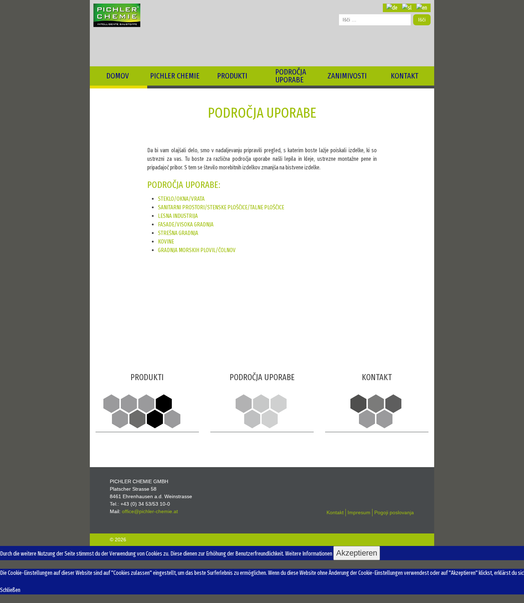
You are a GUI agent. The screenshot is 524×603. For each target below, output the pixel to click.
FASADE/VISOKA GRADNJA (186, 224)
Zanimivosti (347, 76)
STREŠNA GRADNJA (178, 233)
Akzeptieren (356, 552)
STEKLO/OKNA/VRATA (181, 198)
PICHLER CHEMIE (175, 76)
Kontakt (335, 512)
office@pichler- (150, 511)
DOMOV (117, 76)
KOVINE (166, 241)
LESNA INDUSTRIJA (178, 216)
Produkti (232, 76)
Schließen (10, 590)
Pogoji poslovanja (394, 512)
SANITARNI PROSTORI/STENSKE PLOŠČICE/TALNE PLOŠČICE (221, 207)
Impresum (359, 512)
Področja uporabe (290, 76)
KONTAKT (404, 76)
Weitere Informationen (308, 553)
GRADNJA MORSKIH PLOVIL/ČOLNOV (197, 250)
